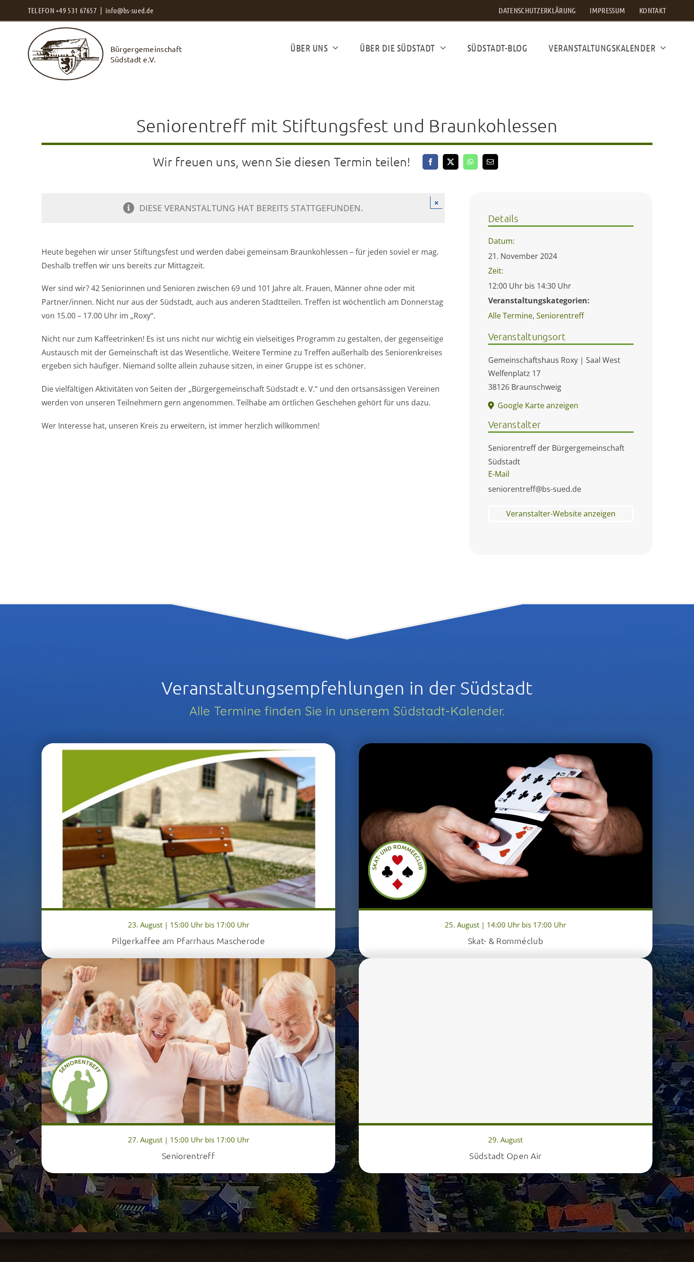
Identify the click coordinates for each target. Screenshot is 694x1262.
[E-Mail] (490, 162)
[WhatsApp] (470, 162)
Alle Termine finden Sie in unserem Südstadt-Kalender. (347, 711)
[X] (450, 162)
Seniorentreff (560, 315)
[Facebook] (430, 162)
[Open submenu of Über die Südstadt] (440, 47)
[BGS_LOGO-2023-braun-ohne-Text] (65, 31)
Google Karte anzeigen (538, 405)
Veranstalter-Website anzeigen (561, 513)
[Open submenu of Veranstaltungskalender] (660, 47)
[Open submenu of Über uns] (333, 47)
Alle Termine (510, 315)
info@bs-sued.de (129, 10)
